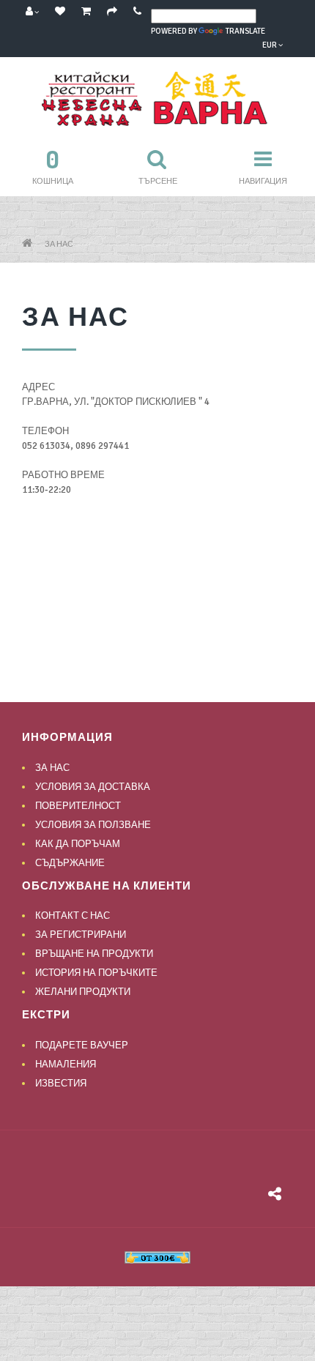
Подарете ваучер (81, 1045)
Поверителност (78, 806)
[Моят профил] (32, 12)
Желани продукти (82, 992)
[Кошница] (86, 12)
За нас (59, 244)
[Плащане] (112, 12)
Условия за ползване (93, 825)
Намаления (65, 1064)
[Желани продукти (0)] (60, 12)
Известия (60, 1083)
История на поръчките (96, 973)
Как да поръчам (77, 844)
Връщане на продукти (94, 954)
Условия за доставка (92, 787)
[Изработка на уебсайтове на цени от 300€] (157, 1257)
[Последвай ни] (274, 1196)
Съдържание (70, 863)
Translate (245, 31)
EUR (270, 45)
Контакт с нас (72, 916)
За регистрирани (80, 935)
